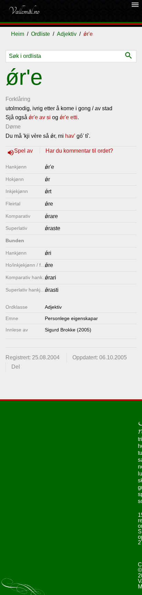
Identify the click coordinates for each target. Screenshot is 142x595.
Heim (17, 34)
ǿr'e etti (69, 117)
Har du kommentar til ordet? (79, 151)
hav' (70, 136)
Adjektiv (67, 34)
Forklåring (18, 99)
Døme (13, 127)
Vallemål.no (23, 11)
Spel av (24, 151)
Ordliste (40, 34)
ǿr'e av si (40, 117)
